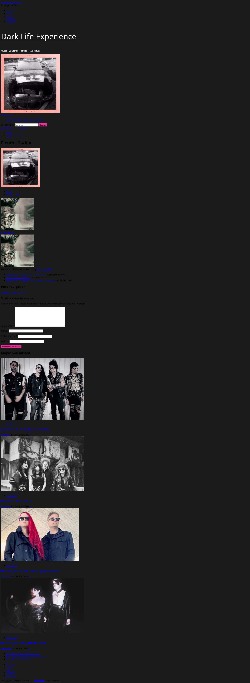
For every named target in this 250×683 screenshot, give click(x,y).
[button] (7, 114)
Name (5, 330)
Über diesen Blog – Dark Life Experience (25, 656)
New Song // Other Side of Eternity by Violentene (30, 280)
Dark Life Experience (38, 36)
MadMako (7, 233)
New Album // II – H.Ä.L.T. (18, 277)
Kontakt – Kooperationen (18, 659)
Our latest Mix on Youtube (14, 127)
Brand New (11, 423)
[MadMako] (17, 229)
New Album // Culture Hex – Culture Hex (25, 274)
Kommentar (8, 325)
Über (8, 191)
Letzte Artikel (12, 194)
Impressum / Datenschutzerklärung (23, 653)
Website (5, 341)
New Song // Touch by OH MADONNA (23, 643)
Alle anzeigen (44, 269)
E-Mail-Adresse (9, 336)
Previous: (13, 292)
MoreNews (39, 680)
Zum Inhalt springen (11, 2)
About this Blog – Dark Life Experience (25, 119)
